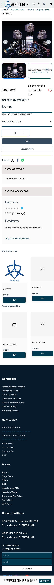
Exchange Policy (10, 390)
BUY (14, 300)
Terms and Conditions (13, 386)
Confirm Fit (8, 451)
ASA (4, 484)
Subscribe (27, 568)
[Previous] (5, 42)
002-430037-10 (38, 343)
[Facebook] (17, 160)
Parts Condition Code (13, 402)
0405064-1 (36, 287)
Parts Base (7, 500)
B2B (4, 455)
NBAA (5, 480)
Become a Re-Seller (12, 496)
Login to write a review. (17, 238)
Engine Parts (42, 9)
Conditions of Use (11, 398)
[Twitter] (12, 160)
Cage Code (7, 476)
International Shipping (14, 435)
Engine (30, 9)
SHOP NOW (44, 581)
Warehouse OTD (10, 488)
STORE (5, 9)
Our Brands (8, 447)
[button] (31, 3)
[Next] (48, 42)
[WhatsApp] (22, 160)
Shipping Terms (10, 410)
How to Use (8, 443)
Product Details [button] (14, 169)
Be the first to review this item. (36, 90)
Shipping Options (11, 427)
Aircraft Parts (18, 9)
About (5, 472)
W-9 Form (7, 504)
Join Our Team (9, 492)
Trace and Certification (14, 439)
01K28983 (7, 289)
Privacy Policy (9, 394)
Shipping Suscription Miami (16, 431)
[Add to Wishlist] (50, 90)
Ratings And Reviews (17, 191)
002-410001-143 (9, 344)
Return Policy (9, 406)
